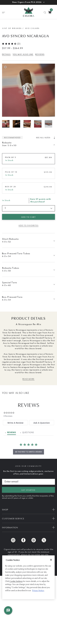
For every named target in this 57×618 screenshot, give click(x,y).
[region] (28, 577)
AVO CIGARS (32, 28)
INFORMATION (10, 527)
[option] (7, 124)
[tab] (15, 422)
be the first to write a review (28, 452)
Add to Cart (28, 217)
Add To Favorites (28, 225)
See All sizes (43, 137)
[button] (28, 2)
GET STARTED (28, 490)
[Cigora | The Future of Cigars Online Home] (28, 12)
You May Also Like (23, 54)
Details (6, 54)
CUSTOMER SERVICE (13, 518)
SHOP (5, 509)
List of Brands (12, 28)
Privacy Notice (38, 590)
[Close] (51, 560)
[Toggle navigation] (3, 12)
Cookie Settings (16, 581)
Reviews (40, 54)
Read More (29, 378)
